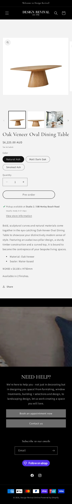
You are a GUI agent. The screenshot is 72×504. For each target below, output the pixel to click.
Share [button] (10, 286)
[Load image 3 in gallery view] (54, 119)
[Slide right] (68, 120)
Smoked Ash (13, 167)
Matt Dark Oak (37, 159)
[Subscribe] (53, 450)
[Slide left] (4, 120)
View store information (19, 215)
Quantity (7, 174)
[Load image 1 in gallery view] (17, 119)
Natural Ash (13, 159)
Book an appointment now (36, 413)
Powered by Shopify (50, 497)
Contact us (36, 423)
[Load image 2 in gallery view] (36, 119)
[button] (7, 13)
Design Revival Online (30, 497)
